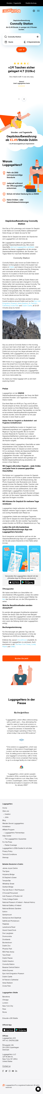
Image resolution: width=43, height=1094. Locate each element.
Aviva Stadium (23, 303)
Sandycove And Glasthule (11, 918)
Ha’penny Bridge (8, 874)
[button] (38, 1089)
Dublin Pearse (7, 958)
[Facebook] (3, 1071)
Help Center (6, 836)
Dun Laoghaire (7, 933)
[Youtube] (13, 1071)
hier (3, 599)
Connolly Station (8, 964)
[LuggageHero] (11, 12)
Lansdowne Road (8, 927)
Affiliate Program (8, 829)
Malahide (5, 924)
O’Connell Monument (10, 893)
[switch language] (34, 11)
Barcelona (6, 996)
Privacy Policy (7, 851)
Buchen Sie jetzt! (21, 658)
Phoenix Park (7, 949)
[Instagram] (9, 1071)
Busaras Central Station (11, 967)
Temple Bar (6, 880)
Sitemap (5, 857)
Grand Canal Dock (9, 930)
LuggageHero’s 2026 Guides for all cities (17, 848)
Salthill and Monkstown (10, 921)
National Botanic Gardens (11, 908)
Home (4, 808)
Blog (4, 820)
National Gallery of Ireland (11, 905)
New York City (7, 1006)
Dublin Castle (27, 305)
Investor (8, 814)
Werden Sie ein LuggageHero (13, 823)
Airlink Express (7, 970)
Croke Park (14, 305)
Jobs (6, 817)
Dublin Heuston (8, 961)
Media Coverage (11, 845)
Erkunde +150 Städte (10, 1018)
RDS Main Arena (8, 952)
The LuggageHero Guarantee (15, 839)
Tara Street (6, 955)
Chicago (5, 1000)
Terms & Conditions (9, 854)
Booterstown (7, 942)
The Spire (5, 871)
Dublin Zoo (6, 945)
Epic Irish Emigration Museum (13, 973)
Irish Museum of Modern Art (12, 896)
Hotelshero (6, 826)
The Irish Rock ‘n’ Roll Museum (13, 890)
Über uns (5, 811)
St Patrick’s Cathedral (10, 980)
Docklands (6, 939)
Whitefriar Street (8, 884)
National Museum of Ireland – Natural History (18, 902)
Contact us (6, 1066)
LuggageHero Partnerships (14, 833)
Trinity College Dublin (10, 899)
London (5, 1003)
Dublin (11, 267)
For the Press (7, 842)
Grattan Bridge (7, 887)
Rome (4, 1012)
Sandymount (7, 914)
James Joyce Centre (10, 868)
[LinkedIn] (16, 1071)
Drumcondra (7, 936)
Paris (4, 1009)
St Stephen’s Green (9, 877)
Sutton (4, 911)
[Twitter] (6, 1071)
